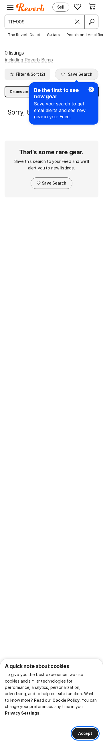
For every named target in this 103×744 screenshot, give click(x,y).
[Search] (91, 22)
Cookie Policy (66, 700)
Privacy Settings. (23, 713)
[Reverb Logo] (30, 7)
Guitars (53, 34)
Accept (85, 733)
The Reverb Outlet (24, 34)
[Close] (77, 21)
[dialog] (51, 701)
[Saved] (78, 7)
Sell (60, 7)
